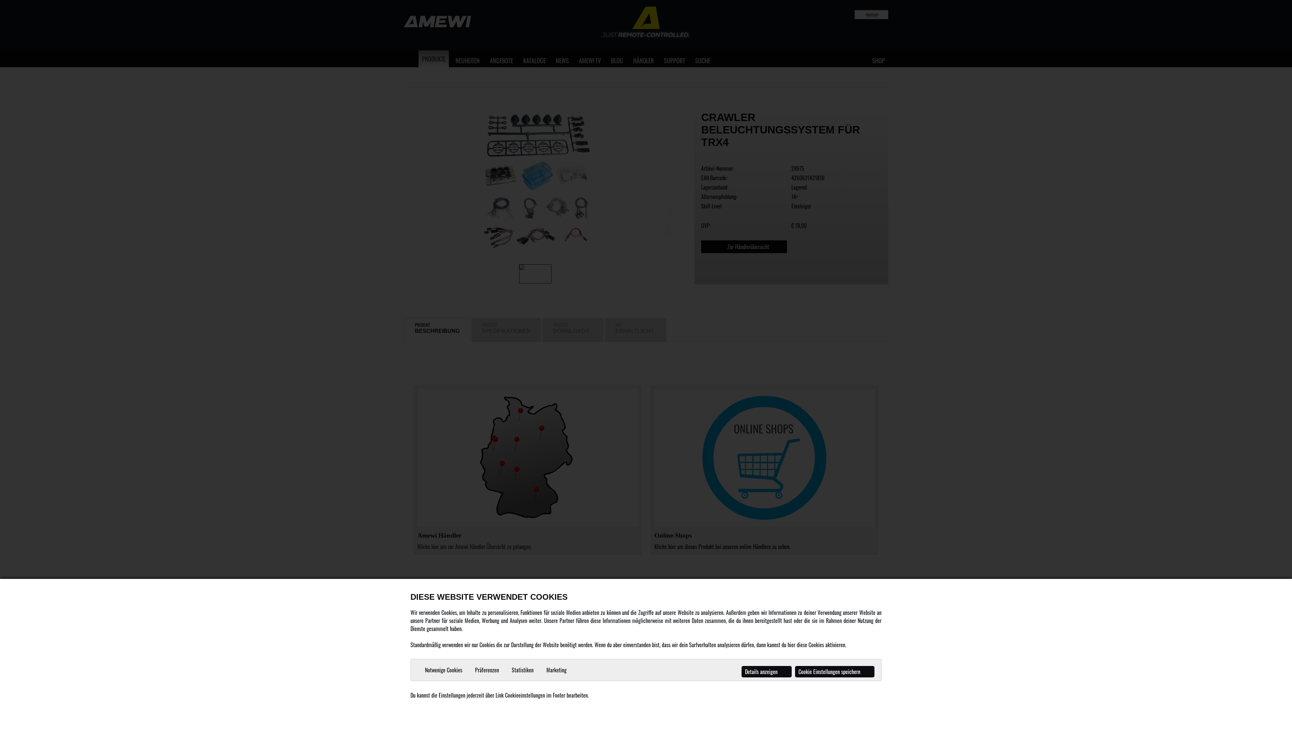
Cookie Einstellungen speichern (830, 672)
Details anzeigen (762, 672)
